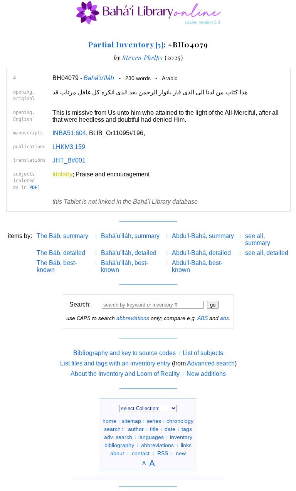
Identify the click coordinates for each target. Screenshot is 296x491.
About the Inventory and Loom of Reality (125, 373)
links (186, 445)
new (181, 453)
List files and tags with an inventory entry (115, 363)
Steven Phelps (142, 58)
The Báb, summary (62, 236)
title (154, 429)
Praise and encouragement (113, 174)
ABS (202, 318)
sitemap (131, 421)
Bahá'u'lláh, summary (130, 236)
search (112, 429)
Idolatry (62, 174)
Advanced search (211, 363)
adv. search (118, 437)
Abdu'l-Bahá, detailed (201, 253)
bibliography (119, 445)
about (117, 453)
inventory (181, 437)
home (109, 421)
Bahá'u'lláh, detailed (128, 253)
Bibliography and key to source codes (124, 353)
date (170, 429)
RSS (162, 453)
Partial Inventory (125, 44)
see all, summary (257, 239)
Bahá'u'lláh (99, 78)
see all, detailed (266, 253)
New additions (206, 373)
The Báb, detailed (61, 253)
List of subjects (203, 353)
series (153, 421)
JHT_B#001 (69, 160)
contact (141, 453)
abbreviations (132, 318)
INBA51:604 (69, 133)
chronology (179, 421)
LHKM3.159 (68, 147)
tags (187, 429)
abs (224, 318)
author (136, 429)
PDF (33, 187)
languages (151, 437)
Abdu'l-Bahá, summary (203, 236)
